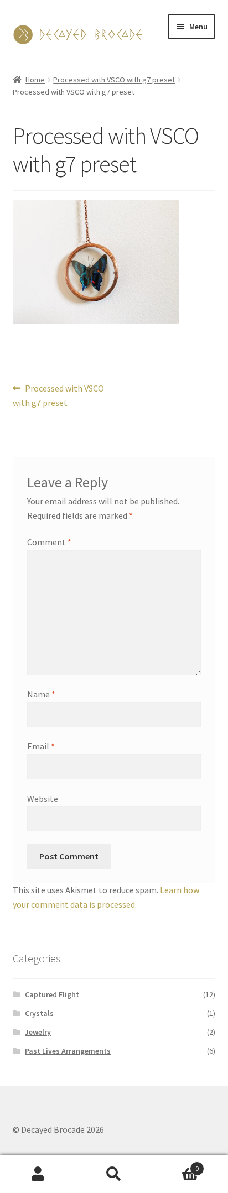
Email (41, 746)
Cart (175, 1164)
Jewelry (38, 1032)
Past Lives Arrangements (68, 1051)
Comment (49, 542)
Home (35, 80)
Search (114, 1174)
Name (41, 694)
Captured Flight (52, 994)
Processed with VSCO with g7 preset (114, 80)
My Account (38, 1174)
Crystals (39, 1013)
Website (42, 798)
